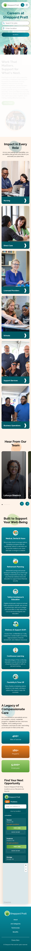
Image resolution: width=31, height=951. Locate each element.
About (16, 919)
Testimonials (15, 928)
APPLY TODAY (8, 103)
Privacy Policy (15, 940)
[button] (22, 504)
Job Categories (15, 924)
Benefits (15, 932)
